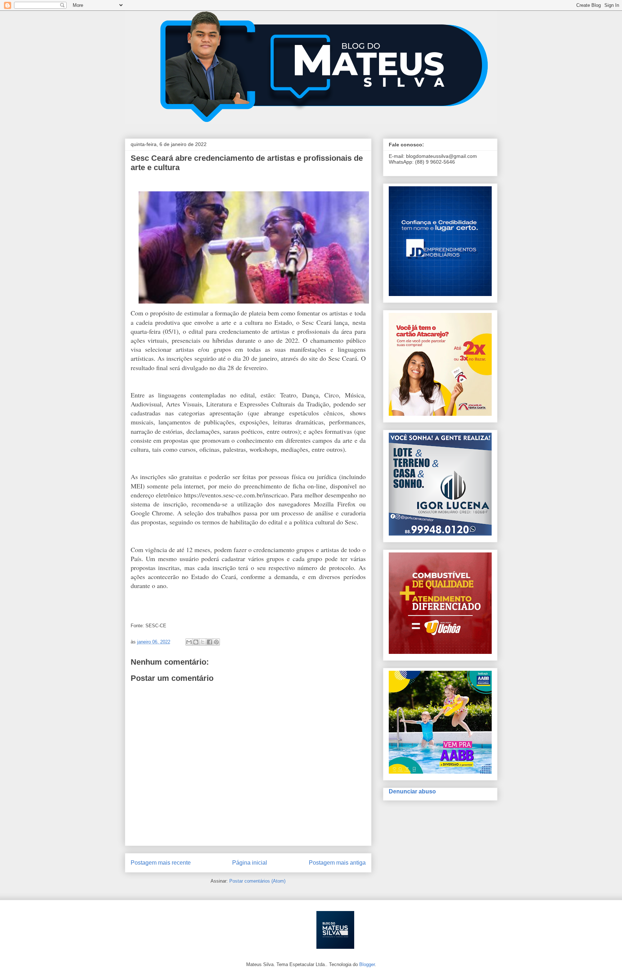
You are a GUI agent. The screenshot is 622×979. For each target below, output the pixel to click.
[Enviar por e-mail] (189, 642)
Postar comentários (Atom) (257, 881)
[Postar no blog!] (195, 642)
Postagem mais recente (161, 863)
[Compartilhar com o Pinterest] (216, 642)
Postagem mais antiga (337, 863)
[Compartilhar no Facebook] (209, 642)
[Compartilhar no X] (202, 642)
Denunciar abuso (412, 791)
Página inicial (249, 863)
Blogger (367, 964)
